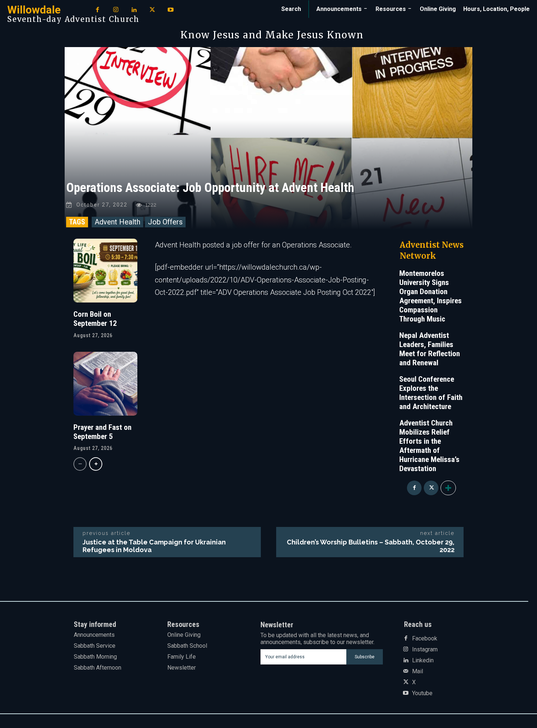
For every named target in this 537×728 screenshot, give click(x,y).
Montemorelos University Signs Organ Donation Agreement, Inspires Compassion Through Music (430, 296)
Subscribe (364, 656)
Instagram (425, 649)
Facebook (424, 639)
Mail (417, 671)
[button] (291, 9)
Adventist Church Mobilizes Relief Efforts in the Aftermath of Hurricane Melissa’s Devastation (429, 446)
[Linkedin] (134, 10)
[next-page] (95, 464)
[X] (152, 10)
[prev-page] (80, 464)
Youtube (422, 693)
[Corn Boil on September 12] (105, 271)
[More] (448, 488)
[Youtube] (170, 10)
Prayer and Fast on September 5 (102, 432)
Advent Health (117, 221)
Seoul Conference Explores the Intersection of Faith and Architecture (430, 393)
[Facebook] (97, 10)
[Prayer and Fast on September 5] (105, 384)
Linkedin (423, 660)
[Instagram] (115, 10)
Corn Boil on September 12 (95, 319)
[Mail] (405, 671)
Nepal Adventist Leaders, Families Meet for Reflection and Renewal (429, 349)
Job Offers (165, 221)
